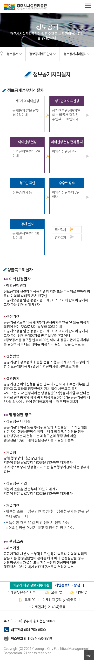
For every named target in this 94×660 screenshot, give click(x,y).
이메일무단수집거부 (21, 592)
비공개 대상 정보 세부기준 (31, 585)
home (1, 54)
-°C (56, 592)
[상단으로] (89, 655)
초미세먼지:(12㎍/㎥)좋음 (47, 607)
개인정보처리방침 (67, 585)
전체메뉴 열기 (88, 6)
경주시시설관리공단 (25, 7)
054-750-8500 (35, 630)
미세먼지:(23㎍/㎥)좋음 (59, 600)
